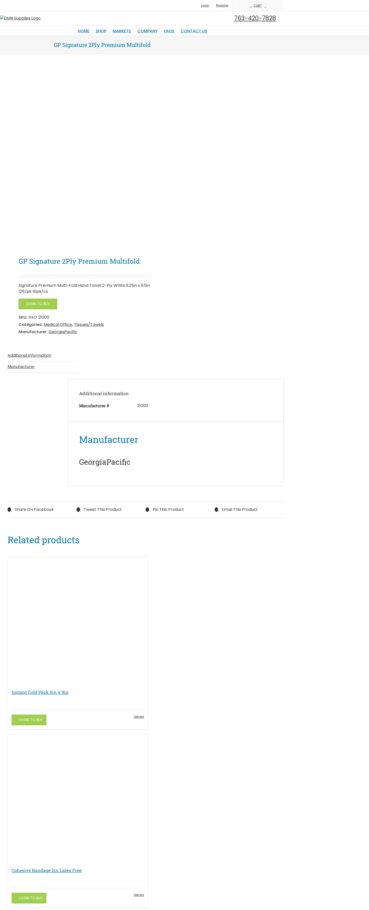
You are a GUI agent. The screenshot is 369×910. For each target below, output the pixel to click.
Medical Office (58, 324)
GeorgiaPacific (62, 332)
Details (139, 717)
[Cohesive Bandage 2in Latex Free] (78, 798)
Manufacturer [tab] (21, 367)
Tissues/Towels (89, 324)
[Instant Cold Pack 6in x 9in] (78, 620)
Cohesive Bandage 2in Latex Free (47, 870)
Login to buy (38, 303)
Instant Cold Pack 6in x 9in (40, 692)
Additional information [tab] (29, 355)
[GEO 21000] (74, 156)
